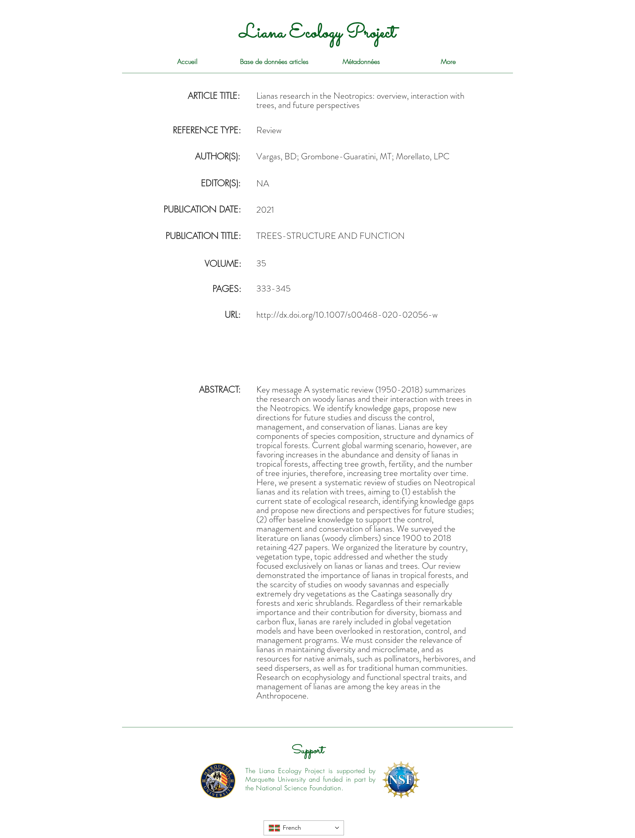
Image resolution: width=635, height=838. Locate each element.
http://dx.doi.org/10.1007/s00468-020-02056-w (347, 314)
